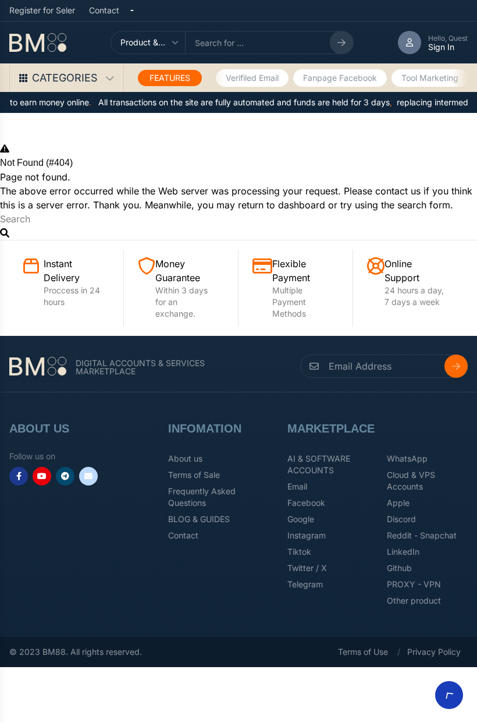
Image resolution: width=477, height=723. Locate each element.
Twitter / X (307, 568)
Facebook (306, 503)
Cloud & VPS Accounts (411, 480)
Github (399, 568)
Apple (398, 503)
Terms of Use (363, 652)
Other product (414, 600)
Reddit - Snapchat (422, 535)
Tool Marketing (429, 78)
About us (185, 458)
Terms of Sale (194, 475)
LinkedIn (403, 552)
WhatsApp (407, 458)
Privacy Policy (434, 652)
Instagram (306, 535)
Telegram (305, 584)
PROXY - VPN (414, 584)
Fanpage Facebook (340, 78)
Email (297, 486)
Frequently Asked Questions (202, 497)
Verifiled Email (252, 78)
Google (300, 519)
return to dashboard (281, 205)
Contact (104, 10)
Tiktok (299, 552)
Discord (401, 519)
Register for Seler (42, 10)
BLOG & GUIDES (199, 519)
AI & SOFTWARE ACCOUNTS (318, 464)
